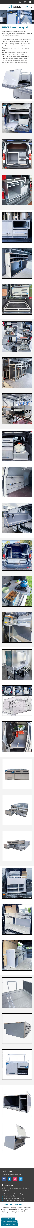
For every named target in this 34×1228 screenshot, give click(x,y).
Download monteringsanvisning (14, 1198)
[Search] (31, 7)
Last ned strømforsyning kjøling (14, 1200)
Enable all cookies (8, 1219)
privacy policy (9, 1215)
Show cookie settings (9, 1222)
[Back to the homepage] (14, 6)
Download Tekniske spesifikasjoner (15, 1194)
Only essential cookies (10, 1224)
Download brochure (10, 1196)
